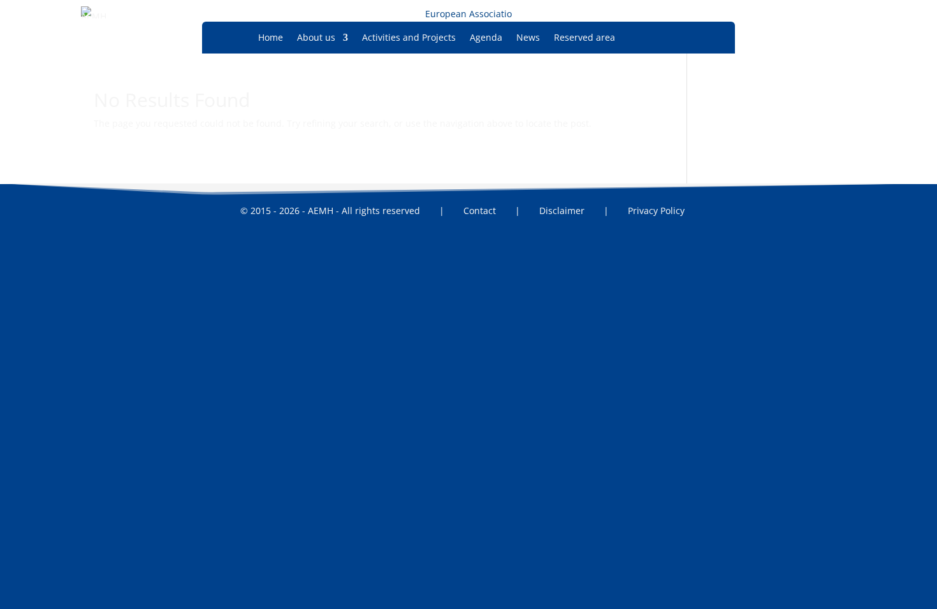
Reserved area (584, 38)
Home (270, 38)
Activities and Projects (409, 38)
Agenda (486, 38)
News (528, 38)
